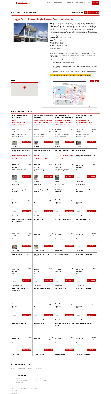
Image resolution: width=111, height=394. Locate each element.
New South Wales (21, 368)
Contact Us (38, 378)
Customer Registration (21, 380)
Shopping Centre (94, 12)
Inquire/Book (27, 142)
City (86, 12)
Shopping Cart (19, 382)
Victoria (13, 368)
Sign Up (95, 3)
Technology (18, 393)
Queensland (30, 368)
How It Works (57, 3)
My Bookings (69, 3)
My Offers (79, 3)
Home (48, 3)
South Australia (20, 12)
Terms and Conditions (41, 380)
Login (88, 3)
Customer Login (19, 378)
